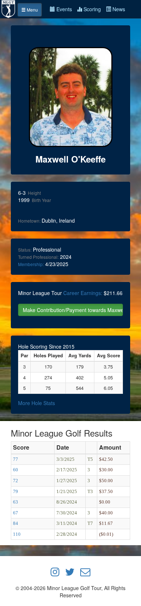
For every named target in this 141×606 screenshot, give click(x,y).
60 (15, 469)
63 (15, 502)
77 (15, 459)
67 (15, 512)
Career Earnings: (82, 292)
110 (17, 534)
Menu (32, 10)
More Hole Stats (36, 403)
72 (15, 480)
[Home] (8, 8)
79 (15, 491)
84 (15, 523)
